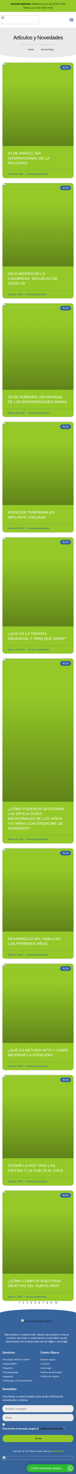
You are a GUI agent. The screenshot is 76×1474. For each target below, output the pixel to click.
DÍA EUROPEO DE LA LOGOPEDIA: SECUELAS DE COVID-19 (33, 278)
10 (56, 1302)
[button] (71, 19)
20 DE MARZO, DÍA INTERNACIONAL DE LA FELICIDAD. (28, 158)
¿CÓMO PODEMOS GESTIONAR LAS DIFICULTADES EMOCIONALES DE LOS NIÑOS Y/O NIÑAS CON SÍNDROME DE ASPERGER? (36, 818)
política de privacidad (51, 1428)
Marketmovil (57, 1451)
